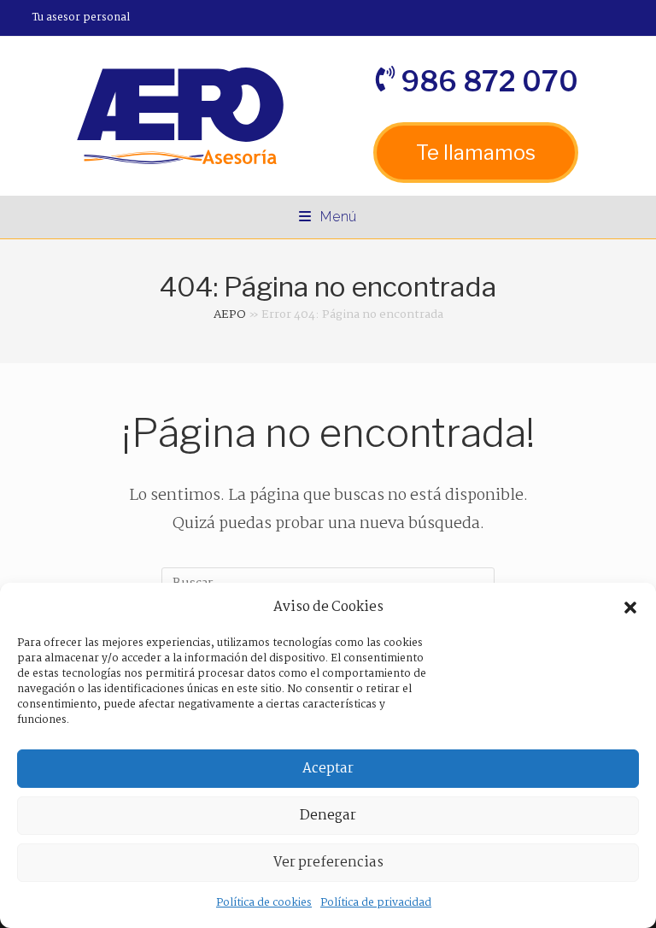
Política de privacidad (375, 903)
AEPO (230, 314)
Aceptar (328, 768)
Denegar (328, 815)
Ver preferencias (328, 862)
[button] (630, 607)
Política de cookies (264, 903)
